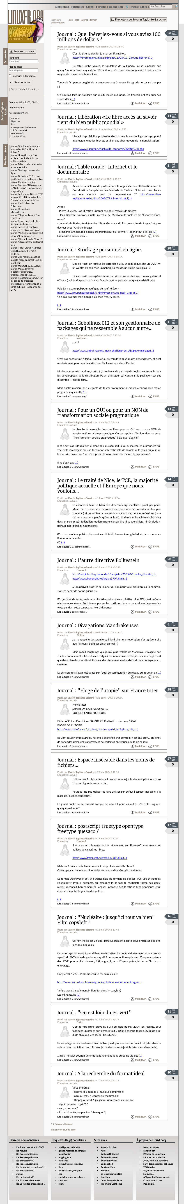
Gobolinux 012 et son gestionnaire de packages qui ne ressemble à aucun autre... (27, 179)
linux (61, 1167)
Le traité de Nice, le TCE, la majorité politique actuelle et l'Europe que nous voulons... (27, 197)
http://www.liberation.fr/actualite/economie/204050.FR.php (108, 149)
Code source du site (152, 1180)
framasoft (82, 570)
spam (61, 1184)
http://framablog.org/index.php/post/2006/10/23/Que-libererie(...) (112, 57)
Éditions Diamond (109, 1157)
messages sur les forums (23, 127)
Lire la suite (63, 103)
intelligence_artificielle (69, 1147)
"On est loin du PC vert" (30, 239)
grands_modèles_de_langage (72, 1151)
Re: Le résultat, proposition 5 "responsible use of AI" (40, 1167)
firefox (80, 1022)
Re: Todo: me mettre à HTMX (30, 1147)
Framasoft (105, 1170)
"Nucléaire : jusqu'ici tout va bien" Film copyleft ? (106, 920)
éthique (80, 635)
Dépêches (62, 6)
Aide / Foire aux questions (155, 1161)
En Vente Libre (108, 1167)
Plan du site (148, 1184)
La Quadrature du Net (111, 1174)
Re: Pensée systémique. (27, 1154)
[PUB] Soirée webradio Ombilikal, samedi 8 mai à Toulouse (26, 251)
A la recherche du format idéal (111, 1074)
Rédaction (116, 6)
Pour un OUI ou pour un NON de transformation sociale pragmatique (26, 188)
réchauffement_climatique (71, 1164)
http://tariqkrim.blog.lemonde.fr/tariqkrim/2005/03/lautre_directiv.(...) (113, 574)
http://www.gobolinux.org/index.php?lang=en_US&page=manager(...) (113, 350)
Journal (65, 34)
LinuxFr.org (26, 25)
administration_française (70, 1170)
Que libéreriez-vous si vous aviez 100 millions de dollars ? (25, 149)
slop (61, 1174)
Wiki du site (149, 1167)
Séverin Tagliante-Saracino (81, 47)
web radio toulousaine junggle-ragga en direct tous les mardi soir (26, 260)
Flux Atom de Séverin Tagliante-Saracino (140, 19)
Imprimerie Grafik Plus (111, 1184)
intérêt (84, 20)
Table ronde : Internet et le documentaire (97, 169)
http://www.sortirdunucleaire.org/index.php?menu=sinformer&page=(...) (99, 982)
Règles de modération (153, 1170)
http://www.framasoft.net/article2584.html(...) (99, 858)
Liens (90, 6)
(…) (73, 99)
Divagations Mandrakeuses (108, 625)
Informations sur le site (154, 1157)
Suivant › (59, 1124)
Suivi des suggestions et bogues (158, 1164)
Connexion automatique (24, 76)
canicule (62, 1180)
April (103, 1151)
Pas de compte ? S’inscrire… (25, 89)
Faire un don (149, 1151)
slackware (82, 338)
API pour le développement (156, 1177)
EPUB (156, 103)
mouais (19, 1174)
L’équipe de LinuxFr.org (154, 1154)
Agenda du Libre (108, 1147)
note (77, 20)
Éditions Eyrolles (109, 1161)
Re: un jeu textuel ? (25, 1177)
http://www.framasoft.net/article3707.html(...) (99, 578)
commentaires (18, 136)
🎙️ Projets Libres (137, 6)
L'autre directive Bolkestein (108, 560)
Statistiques (148, 1174)
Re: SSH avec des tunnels (28, 1180)
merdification (65, 1154)
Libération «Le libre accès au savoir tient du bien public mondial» (25, 158)
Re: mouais (21, 1151)
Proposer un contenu (24, 51)
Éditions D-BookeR (110, 1154)
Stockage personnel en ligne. (109, 250)
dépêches (15, 121)
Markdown (140, 103)
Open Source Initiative (111, 1180)
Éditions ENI (107, 1164)
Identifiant (14, 58)
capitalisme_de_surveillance (72, 1177)
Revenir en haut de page (63, 1130)
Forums (101, 6)
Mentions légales (151, 1147)
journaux (15, 118)
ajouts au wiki (17, 133)
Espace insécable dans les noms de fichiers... (106, 762)
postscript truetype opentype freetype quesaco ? (100, 828)
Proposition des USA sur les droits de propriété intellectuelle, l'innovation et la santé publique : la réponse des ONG (27, 284)
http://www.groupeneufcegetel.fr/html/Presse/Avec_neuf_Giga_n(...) (97, 292)
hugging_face (65, 1157)
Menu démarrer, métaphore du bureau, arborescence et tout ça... (23, 272)
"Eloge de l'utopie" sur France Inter (117, 691)
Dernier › (68, 1124)
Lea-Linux (105, 1177)
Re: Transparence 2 (25, 1161)
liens (13, 124)
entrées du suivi (19, 130)
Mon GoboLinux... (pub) (29, 266)
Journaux (77, 6)
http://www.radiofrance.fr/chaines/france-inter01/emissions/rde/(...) (97, 729)
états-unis (63, 1161)
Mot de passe (15, 67)
